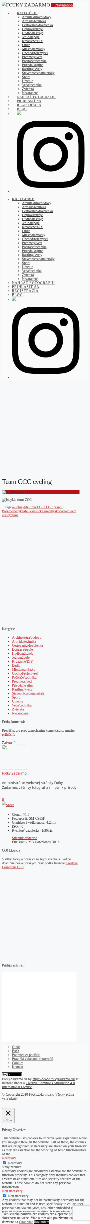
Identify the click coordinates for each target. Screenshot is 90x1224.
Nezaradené (20, 713)
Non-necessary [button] (12, 1191)
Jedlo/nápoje (21, 657)
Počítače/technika (24, 677)
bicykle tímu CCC (31, 507)
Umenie (17, 701)
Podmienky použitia (26, 1055)
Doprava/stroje (22, 649)
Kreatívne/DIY (22, 661)
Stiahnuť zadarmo (24, 838)
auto (15, 507)
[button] (62, 5)
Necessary (15, 1163)
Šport (16, 697)
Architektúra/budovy (26, 637)
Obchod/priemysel (25, 673)
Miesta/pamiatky (23, 669)
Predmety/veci (22, 681)
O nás (16, 1047)
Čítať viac (26, 1222)
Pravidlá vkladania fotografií (32, 1059)
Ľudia (16, 665)
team (66, 511)
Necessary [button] (9, 1158)
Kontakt (17, 1067)
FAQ (15, 1051)
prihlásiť (8, 734)
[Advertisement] (45, 428)
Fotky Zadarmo (14, 773)
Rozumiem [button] (41, 1222)
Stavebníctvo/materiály (28, 693)
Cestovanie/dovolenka (27, 645)
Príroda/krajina (22, 685)
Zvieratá (18, 709)
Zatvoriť (8, 742)
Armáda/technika (24, 641)
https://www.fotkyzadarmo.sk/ (53, 1079)
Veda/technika (22, 705)
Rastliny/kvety (22, 689)
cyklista (22, 511)
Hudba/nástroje (22, 653)
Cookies (17, 1063)
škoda (59, 511)
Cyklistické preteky (41, 511)
